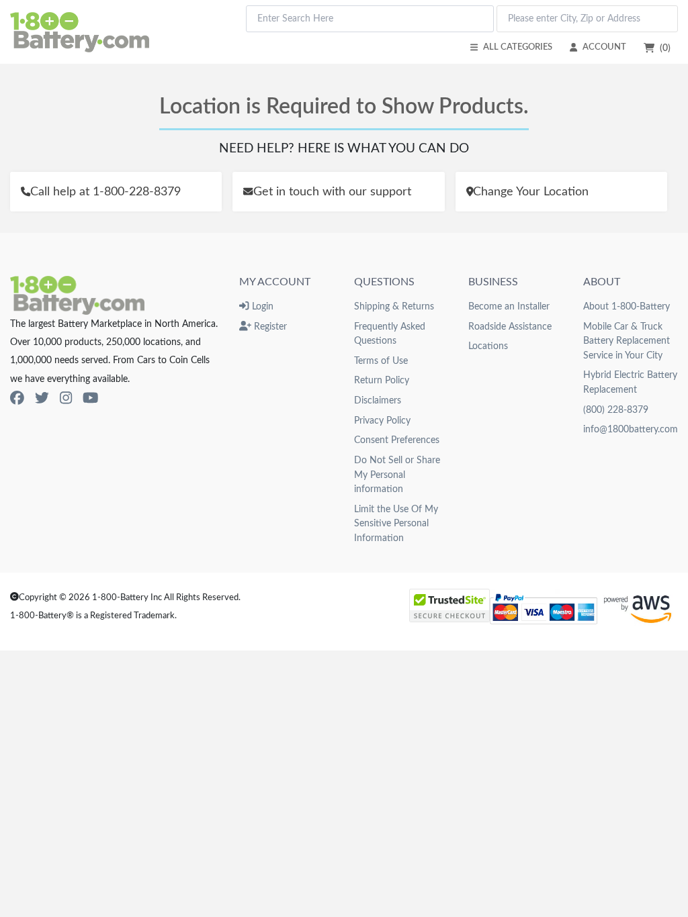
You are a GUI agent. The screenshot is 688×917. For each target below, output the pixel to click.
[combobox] (370, 18)
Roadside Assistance (510, 327)
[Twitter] (42, 398)
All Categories (517, 47)
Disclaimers (377, 400)
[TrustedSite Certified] (449, 605)
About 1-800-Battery (626, 306)
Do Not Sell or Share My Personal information (397, 474)
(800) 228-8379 (615, 410)
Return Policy (381, 380)
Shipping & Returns (394, 306)
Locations (488, 346)
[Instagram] (66, 398)
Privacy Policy (382, 421)
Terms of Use (381, 361)
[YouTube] (90, 398)
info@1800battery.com (630, 429)
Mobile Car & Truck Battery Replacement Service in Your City (626, 341)
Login (261, 306)
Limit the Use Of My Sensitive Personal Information (396, 523)
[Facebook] (17, 398)
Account (604, 47)
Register (269, 327)
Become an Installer (509, 306)
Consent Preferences (396, 440)
